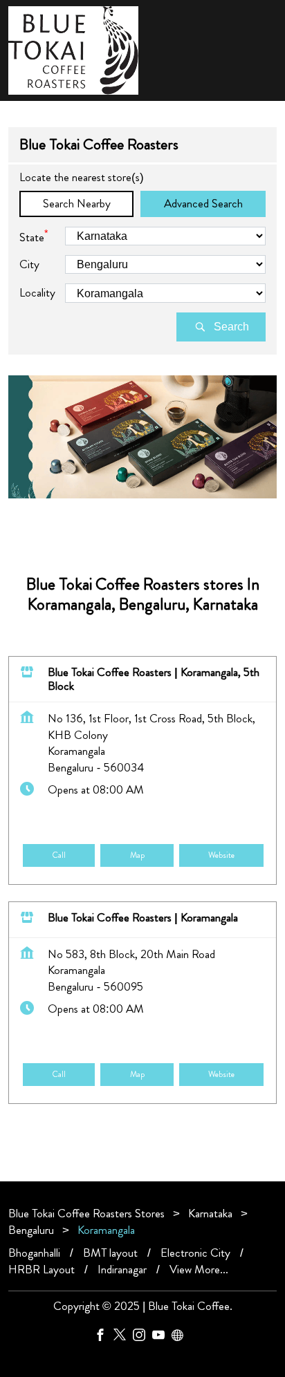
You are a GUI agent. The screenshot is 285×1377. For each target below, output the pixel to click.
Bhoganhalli (34, 1253)
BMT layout (110, 1253)
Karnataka (210, 1213)
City (29, 264)
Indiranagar (122, 1269)
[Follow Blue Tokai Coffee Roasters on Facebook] (103, 1337)
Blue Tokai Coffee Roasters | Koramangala (143, 917)
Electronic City (195, 1253)
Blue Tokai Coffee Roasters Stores (87, 1213)
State (33, 236)
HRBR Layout (41, 1269)
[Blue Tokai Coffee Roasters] (73, 50)
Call (59, 855)
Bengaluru (31, 1229)
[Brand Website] (181, 1337)
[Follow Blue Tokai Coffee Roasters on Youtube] (162, 1337)
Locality (37, 293)
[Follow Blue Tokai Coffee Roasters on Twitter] (123, 1337)
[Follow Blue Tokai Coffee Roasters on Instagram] (142, 1337)
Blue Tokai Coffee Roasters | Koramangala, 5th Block (153, 679)
